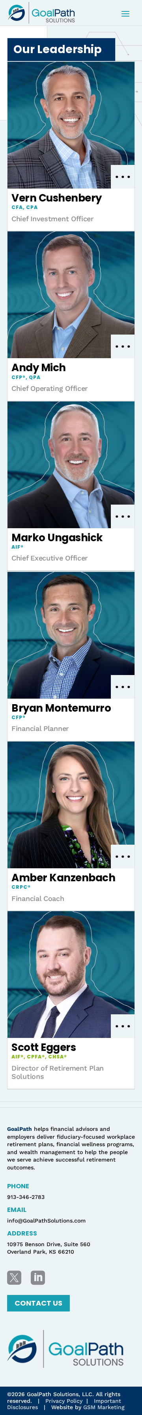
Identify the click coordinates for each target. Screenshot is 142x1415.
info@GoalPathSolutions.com (46, 1220)
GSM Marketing (104, 1407)
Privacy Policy (63, 1401)
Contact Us (38, 1303)
